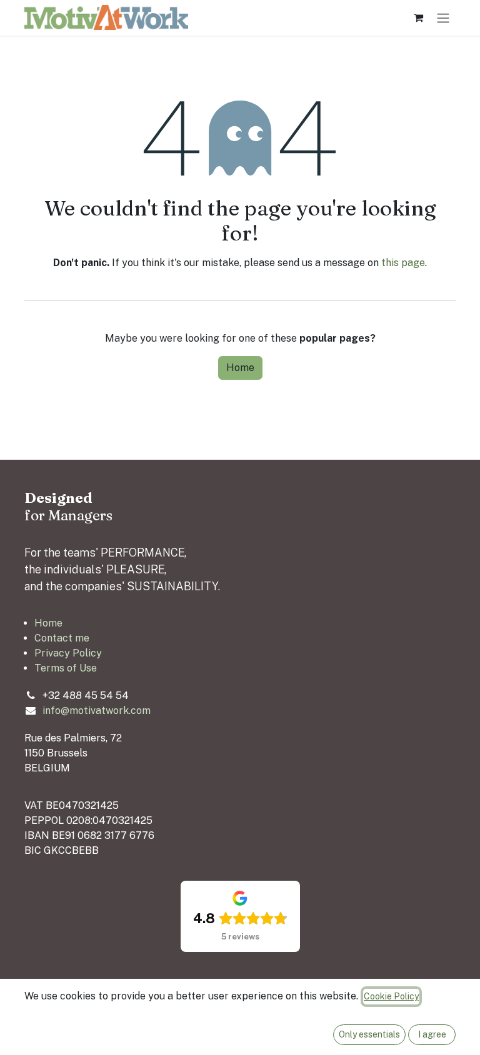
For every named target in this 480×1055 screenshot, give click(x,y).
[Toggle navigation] (443, 18)
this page (403, 263)
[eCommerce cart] (418, 17)
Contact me (61, 638)
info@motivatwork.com (96, 710)
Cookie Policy (391, 996)
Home (240, 368)
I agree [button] (432, 1034)
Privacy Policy (68, 653)
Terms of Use (65, 668)
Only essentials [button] (369, 1034)
